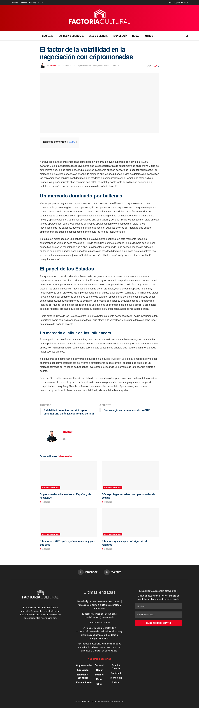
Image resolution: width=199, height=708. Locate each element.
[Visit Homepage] (99, 18)
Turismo (116, 682)
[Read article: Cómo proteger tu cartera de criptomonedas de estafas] (130, 475)
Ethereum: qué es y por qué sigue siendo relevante (125, 542)
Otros (149, 35)
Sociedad (47, 35)
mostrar (72, 141)
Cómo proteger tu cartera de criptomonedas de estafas (128, 495)
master (53, 65)
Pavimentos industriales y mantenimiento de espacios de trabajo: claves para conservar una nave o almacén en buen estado (99, 647)
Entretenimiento (84, 682)
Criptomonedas (84, 65)
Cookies (14, 2)
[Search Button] (187, 35)
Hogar (136, 35)
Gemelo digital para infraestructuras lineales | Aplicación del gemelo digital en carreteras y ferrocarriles (99, 605)
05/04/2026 (107, 502)
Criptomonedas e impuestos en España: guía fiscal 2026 (65, 495)
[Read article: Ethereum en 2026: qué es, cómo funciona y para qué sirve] (68, 522)
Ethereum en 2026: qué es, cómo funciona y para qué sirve (67, 542)
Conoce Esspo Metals (99, 622)
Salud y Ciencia (98, 35)
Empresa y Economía (71, 35)
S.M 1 (40, 2)
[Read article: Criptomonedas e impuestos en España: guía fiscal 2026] (68, 475)
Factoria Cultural (89, 701)
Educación (83, 669)
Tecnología (120, 35)
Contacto (23, 2)
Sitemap (32, 2)
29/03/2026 (45, 549)
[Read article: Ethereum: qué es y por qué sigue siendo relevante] (130, 522)
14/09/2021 (67, 65)
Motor (99, 679)
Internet (99, 674)
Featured (99, 665)
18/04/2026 (45, 502)
